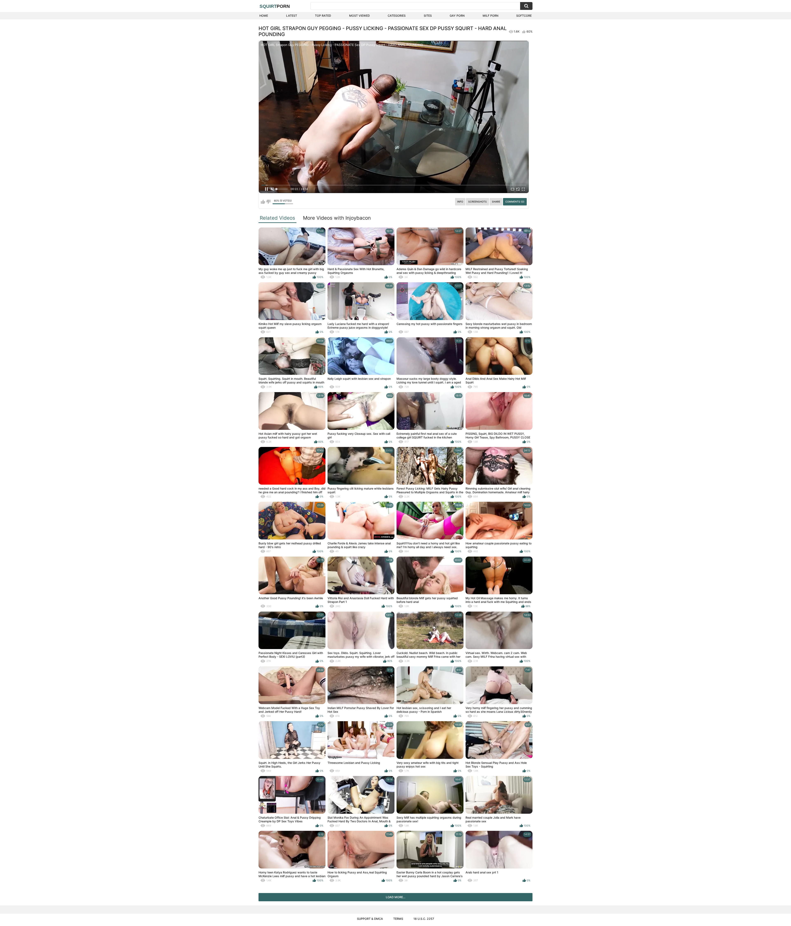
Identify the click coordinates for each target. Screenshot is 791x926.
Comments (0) (514, 201)
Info (460, 201)
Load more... (395, 897)
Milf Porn (490, 15)
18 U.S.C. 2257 (423, 918)
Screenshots (477, 201)
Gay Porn (457, 15)
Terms (398, 918)
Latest (291, 15)
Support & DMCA (370, 918)
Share (496, 201)
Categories (397, 15)
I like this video (263, 202)
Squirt (275, 6)
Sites (428, 15)
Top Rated (323, 15)
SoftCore (524, 15)
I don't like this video (268, 202)
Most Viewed (359, 15)
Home (263, 15)
